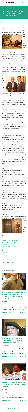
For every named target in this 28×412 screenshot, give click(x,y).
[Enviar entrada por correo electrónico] (2, 250)
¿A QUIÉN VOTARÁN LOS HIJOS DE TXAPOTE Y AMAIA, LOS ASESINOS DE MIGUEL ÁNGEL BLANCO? (13, 295)
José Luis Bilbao (5, 244)
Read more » (23, 312)
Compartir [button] (4, 252)
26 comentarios (12, 356)
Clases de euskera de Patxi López (10, 240)
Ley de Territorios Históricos (9, 246)
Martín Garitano (6, 248)
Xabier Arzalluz (15, 248)
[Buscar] (22, 2)
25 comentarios (12, 400)
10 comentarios (12, 312)
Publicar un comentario (7, 262)
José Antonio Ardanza (15, 242)
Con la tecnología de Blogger (14, 408)
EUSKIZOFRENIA (8, 2)
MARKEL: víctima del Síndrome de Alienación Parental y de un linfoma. (13, 384)
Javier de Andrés (6, 242)
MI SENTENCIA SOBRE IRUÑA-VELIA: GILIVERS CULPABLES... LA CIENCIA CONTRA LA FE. (14, 340)
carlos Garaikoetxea (10, 239)
